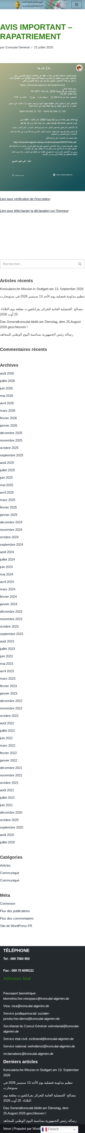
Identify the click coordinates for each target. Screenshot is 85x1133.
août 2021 (7, 790)
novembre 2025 (11, 440)
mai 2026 (6, 396)
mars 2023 (7, 678)
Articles (5, 865)
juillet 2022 (7, 730)
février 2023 (8, 686)
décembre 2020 (11, 812)
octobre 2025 (9, 448)
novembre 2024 (11, 529)
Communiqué (9, 873)
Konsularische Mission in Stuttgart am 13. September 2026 (41, 289)
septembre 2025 (11, 455)
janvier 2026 (8, 425)
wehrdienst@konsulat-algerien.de (51, 1046)
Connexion (7, 903)
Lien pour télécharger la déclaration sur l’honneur (34, 211)
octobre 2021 (9, 783)
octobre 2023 (9, 626)
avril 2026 (7, 403)
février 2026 (8, 418)
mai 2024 (6, 574)
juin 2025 (6, 477)
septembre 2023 (11, 634)
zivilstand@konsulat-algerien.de (51, 1039)
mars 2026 (7, 410)
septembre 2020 (11, 827)
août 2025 (7, 462)
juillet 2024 (7, 559)
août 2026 (7, 373)
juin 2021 (6, 805)
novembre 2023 (11, 619)
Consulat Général (17, 47)
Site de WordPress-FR (16, 926)
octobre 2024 (9, 537)
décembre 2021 (11, 768)
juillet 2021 (7, 797)
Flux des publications (15, 911)
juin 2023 (6, 656)
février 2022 (8, 753)
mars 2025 (7, 500)
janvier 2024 (8, 604)
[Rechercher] (80, 263)
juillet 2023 (7, 649)
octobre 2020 (9, 820)
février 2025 (8, 507)
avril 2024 (7, 582)
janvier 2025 (8, 515)
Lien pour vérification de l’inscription (25, 199)
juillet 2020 (7, 842)
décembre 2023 (11, 611)
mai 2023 (6, 663)
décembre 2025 (11, 433)
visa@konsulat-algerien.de (30, 1006)
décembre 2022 (11, 701)
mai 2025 (6, 485)
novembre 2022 (11, 708)
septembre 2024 (11, 544)
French (53, 1129)
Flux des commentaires (17, 918)
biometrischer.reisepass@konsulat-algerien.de (36, 998)
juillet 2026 (7, 381)
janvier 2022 (8, 760)
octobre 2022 (9, 716)
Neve (7, 1128)
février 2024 (8, 596)
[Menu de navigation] (76, 4)
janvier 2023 (8, 693)
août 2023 (7, 641)
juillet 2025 (7, 470)
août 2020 (7, 835)
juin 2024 (6, 567)
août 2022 (7, 723)
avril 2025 (7, 492)
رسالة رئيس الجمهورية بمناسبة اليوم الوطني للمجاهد (36, 334)
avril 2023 (7, 671)
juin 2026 (6, 388)
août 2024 (7, 552)
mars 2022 (7, 745)
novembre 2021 (11, 775)
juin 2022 (6, 738)
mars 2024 (7, 589)
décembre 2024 (11, 522)
